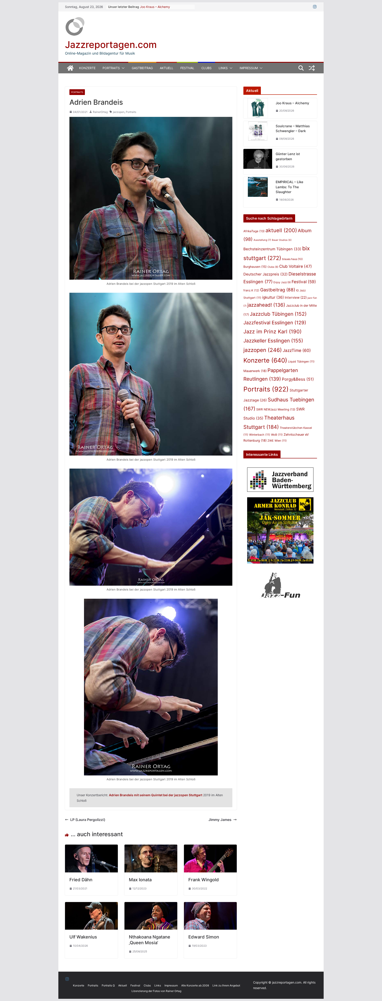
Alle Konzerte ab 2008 (195, 985)
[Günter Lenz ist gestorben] (257, 161)
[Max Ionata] (150, 847)
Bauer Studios (282, 240)
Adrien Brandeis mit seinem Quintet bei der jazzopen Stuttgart (155, 795)
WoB (277, 434)
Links (223, 68)
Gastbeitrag (142, 68)
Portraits (111, 68)
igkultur (273, 297)
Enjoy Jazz (282, 282)
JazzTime (297, 350)
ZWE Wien (277, 440)
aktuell (281, 230)
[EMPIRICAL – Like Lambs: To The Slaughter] (257, 192)
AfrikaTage (254, 231)
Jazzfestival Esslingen (274, 322)
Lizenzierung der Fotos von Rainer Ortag (156, 991)
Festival (187, 68)
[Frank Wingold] (210, 847)
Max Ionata (140, 879)
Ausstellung (262, 239)
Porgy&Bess (298, 379)
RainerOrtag (100, 112)
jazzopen (118, 112)
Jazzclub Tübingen (278, 314)
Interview (296, 297)
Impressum (249, 68)
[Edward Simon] (210, 905)
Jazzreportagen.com (111, 44)
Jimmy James (219, 819)
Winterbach (259, 434)
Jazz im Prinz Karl (272, 331)
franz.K (251, 290)
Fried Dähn (80, 879)
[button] (122, 68)
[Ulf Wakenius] (91, 905)
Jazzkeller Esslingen (273, 341)
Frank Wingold (203, 879)
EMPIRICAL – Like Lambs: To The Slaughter (289, 187)
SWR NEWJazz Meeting (275, 409)
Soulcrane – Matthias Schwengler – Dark (293, 128)
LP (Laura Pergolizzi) (87, 819)
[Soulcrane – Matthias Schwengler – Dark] (257, 133)
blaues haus (292, 259)
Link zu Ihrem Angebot (226, 985)
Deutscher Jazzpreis (265, 274)
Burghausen (255, 266)
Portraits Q (108, 985)
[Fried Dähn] (91, 847)
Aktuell (166, 68)
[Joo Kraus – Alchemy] (257, 108)
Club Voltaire (295, 266)
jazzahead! (266, 305)
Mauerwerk (255, 371)
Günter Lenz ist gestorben (288, 156)
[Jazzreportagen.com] (70, 68)
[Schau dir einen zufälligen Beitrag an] (311, 68)
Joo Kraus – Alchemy (155, 7)
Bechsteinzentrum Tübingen (272, 249)
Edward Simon (203, 937)
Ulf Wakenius (83, 937)
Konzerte (87, 68)
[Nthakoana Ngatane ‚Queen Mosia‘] (150, 905)
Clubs (206, 68)
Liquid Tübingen (301, 361)
